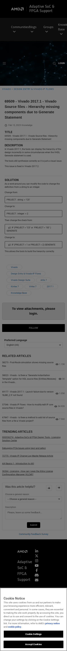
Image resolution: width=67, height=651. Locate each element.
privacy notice (52, 623)
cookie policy (14, 626)
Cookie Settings (33, 634)
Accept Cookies (33, 644)
